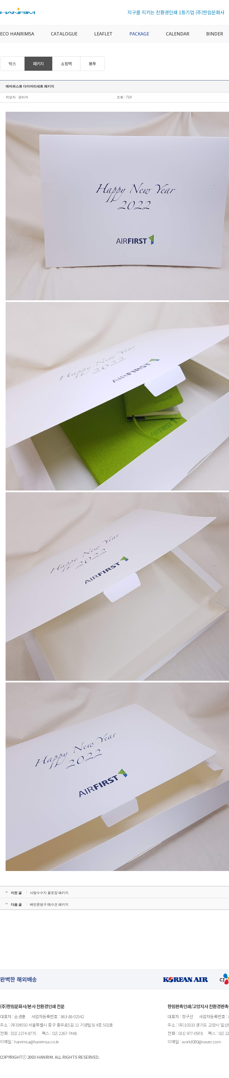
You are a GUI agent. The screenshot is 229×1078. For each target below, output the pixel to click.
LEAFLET (103, 34)
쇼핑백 (66, 63)
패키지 (38, 63)
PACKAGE (139, 34)
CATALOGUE (64, 34)
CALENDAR (177, 34)
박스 (12, 63)
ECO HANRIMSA (17, 34)
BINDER (214, 34)
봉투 (92, 63)
